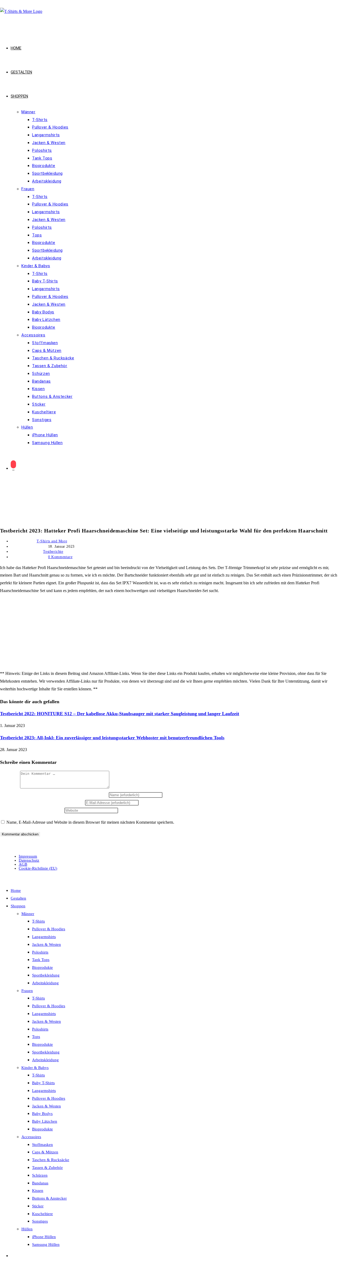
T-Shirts (38, 921)
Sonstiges (40, 1221)
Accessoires (31, 1137)
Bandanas (40, 1183)
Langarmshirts (44, 937)
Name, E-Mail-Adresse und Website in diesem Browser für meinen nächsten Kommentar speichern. (90, 822)
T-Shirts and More (52, 541)
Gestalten (18, 898)
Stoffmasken (42, 1144)
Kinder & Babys (35, 1067)
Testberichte (53, 552)
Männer (27, 914)
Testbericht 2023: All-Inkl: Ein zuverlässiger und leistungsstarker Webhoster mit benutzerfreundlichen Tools (112, 737)
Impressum (28, 856)
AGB (23, 864)
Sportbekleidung (46, 975)
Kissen (37, 1190)
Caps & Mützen (45, 1152)
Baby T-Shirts (43, 1083)
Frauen (27, 991)
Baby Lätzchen (44, 1121)
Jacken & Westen (46, 944)
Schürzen (40, 1175)
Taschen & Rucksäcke (50, 1160)
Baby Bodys (42, 1113)
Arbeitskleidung (45, 983)
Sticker (38, 1206)
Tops (36, 1036)
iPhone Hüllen (44, 1237)
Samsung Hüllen (46, 1244)
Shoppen (18, 906)
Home (16, 890)
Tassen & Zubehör (47, 1167)
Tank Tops (40, 960)
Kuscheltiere (42, 1214)
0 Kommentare (60, 557)
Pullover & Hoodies (48, 929)
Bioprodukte (42, 967)
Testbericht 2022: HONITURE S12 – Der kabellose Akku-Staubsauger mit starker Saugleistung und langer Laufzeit (119, 713)
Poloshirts (40, 952)
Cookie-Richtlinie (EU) (38, 868)
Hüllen (27, 1229)
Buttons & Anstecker (49, 1198)
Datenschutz (29, 860)
